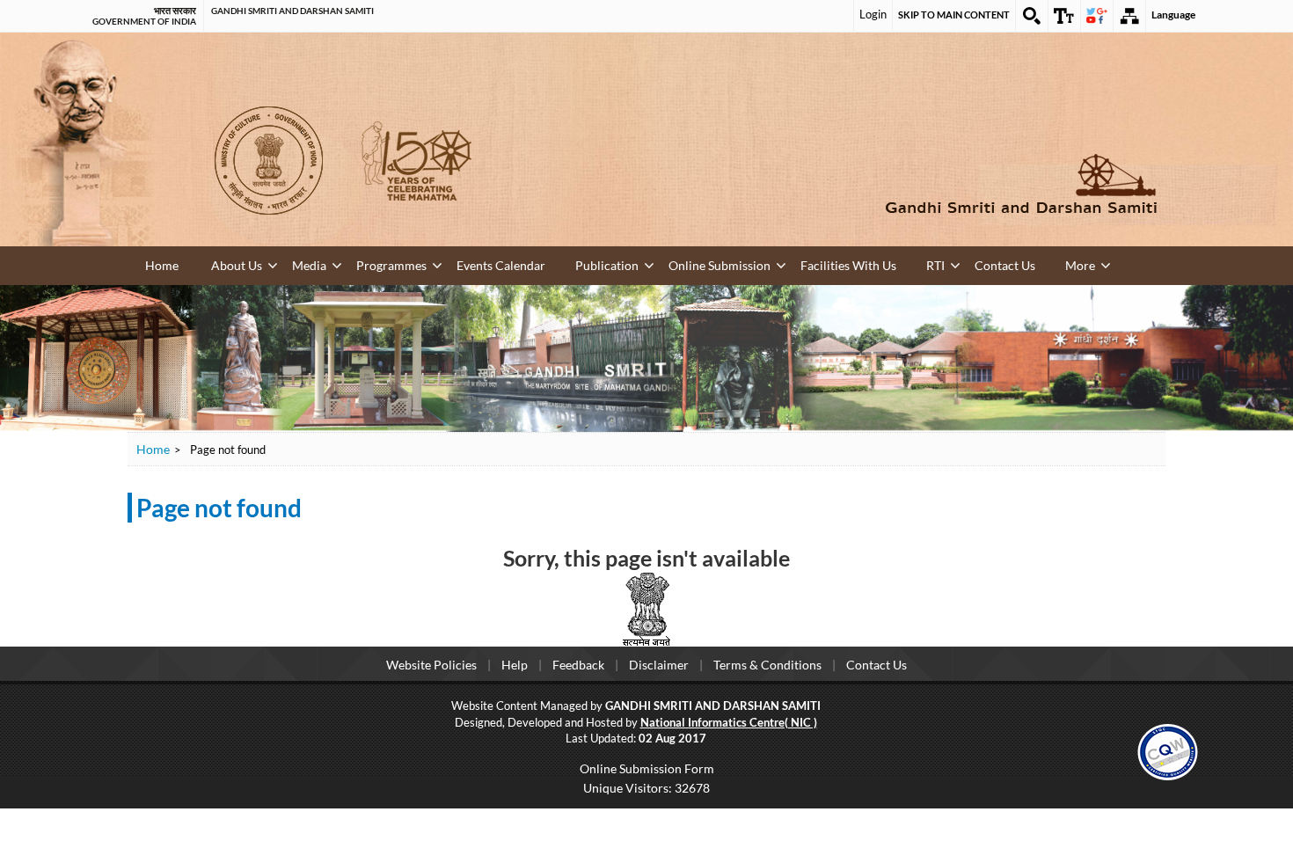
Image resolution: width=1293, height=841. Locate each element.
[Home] (901, 183)
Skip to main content (954, 14)
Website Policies (431, 662)
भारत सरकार (175, 10)
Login (873, 14)
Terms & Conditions (767, 662)
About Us (225, 263)
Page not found (219, 506)
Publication (527, 263)
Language (1173, 14)
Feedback (578, 662)
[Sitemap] (1129, 16)
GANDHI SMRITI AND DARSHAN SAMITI (292, 10)
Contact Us (850, 263)
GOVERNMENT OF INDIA (144, 21)
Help (514, 662)
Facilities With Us (725, 263)
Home (160, 265)
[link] (1167, 748)
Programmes (348, 263)
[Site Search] (1032, 16)
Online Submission (618, 263)
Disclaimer (659, 662)
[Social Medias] (1097, 16)
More (909, 263)
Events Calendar (440, 263)
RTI (795, 263)
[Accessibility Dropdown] (1064, 16)
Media (282, 263)
